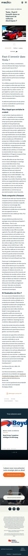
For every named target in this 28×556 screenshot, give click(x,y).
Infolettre (9, 554)
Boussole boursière (17, 554)
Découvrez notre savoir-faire (14, 475)
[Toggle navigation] (26, 2)
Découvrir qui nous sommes (14, 497)
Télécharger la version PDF (15, 393)
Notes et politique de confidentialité (22, 549)
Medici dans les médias (14, 9)
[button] (11, 452)
